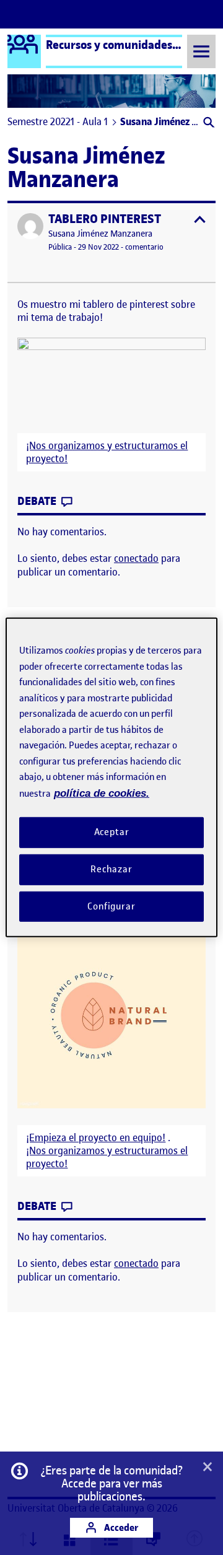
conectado (136, 558)
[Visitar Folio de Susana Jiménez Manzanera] (30, 226)
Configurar (111, 906)
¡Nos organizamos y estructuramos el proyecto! (107, 452)
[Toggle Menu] (201, 51)
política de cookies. (101, 793)
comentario (144, 247)
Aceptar (111, 832)
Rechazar (111, 869)
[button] (208, 123)
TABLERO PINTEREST (104, 219)
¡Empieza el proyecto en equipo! (95, 1137)
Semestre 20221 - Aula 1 (57, 121)
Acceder (120, 1527)
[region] (111, 777)
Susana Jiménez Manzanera (100, 234)
